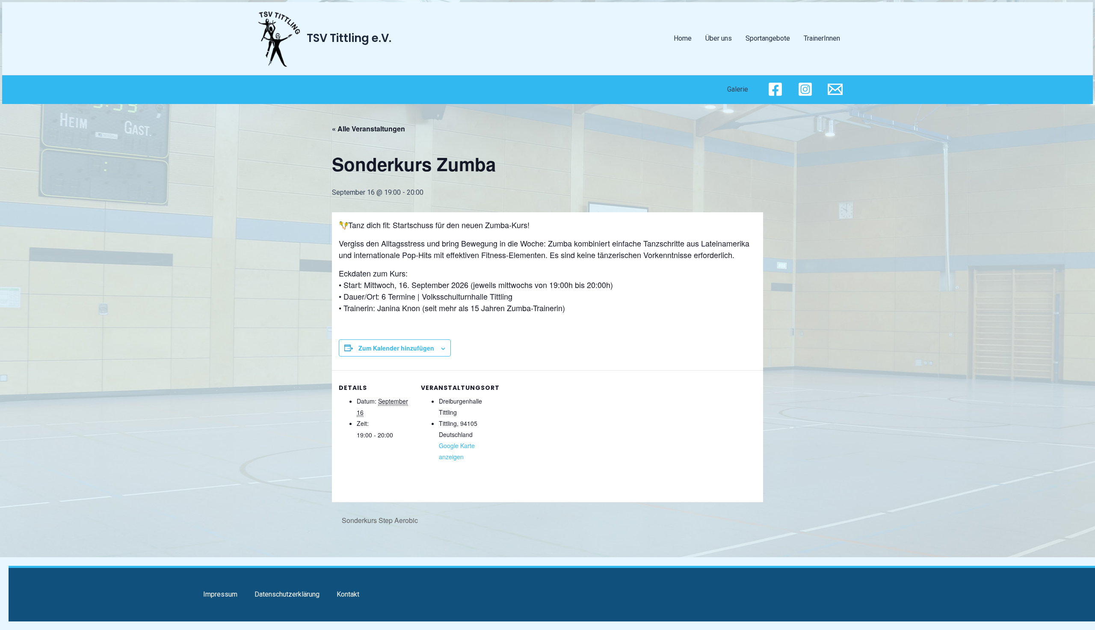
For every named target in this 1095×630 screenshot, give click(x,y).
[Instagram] (805, 89)
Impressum (220, 594)
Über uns (718, 38)
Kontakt (348, 594)
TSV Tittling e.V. (349, 38)
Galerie (737, 89)
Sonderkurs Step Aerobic (379, 520)
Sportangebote (768, 38)
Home (683, 38)
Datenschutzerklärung (287, 594)
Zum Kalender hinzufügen (396, 348)
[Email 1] (835, 89)
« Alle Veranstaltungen (368, 129)
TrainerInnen (822, 38)
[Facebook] (775, 89)
